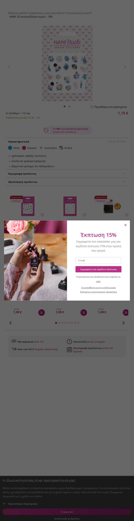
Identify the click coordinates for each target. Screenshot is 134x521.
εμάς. (98, 281)
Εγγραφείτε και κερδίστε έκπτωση (98, 269)
